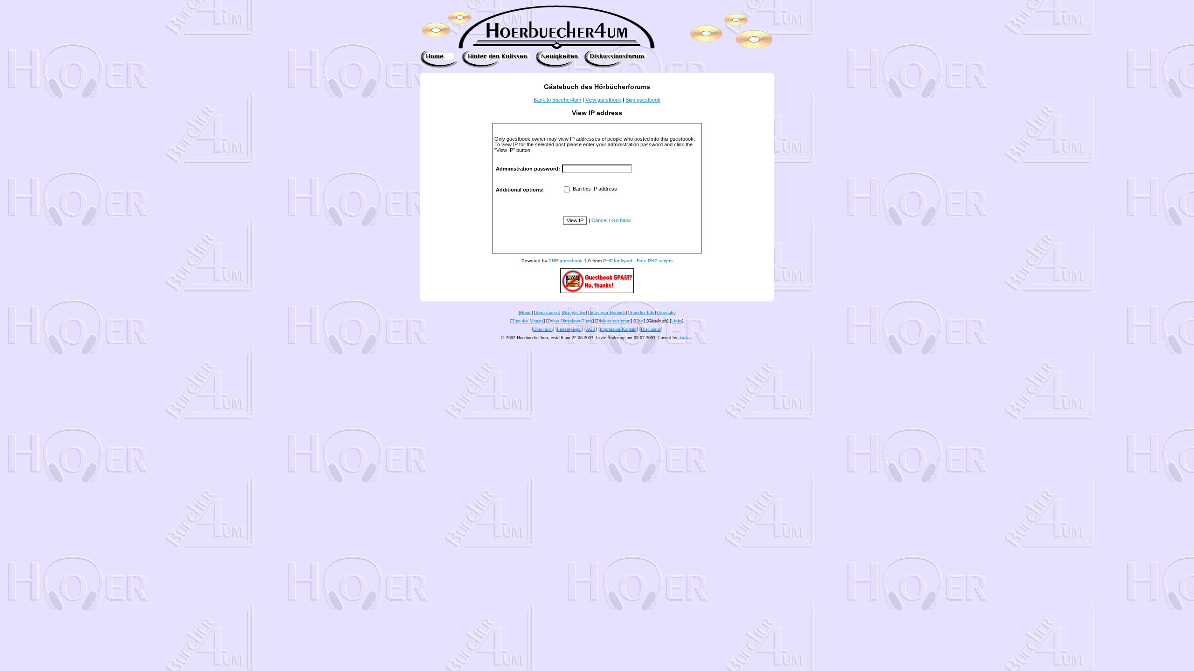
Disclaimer (651, 329)
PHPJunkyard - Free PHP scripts (638, 260)
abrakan (686, 337)
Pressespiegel (569, 329)
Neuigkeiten (574, 312)
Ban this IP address (594, 189)
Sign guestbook (642, 100)
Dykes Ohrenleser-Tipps (570, 320)
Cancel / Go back (611, 220)
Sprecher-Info (642, 312)
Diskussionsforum (614, 320)
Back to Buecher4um (557, 100)
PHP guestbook (565, 260)
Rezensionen (547, 312)
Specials (666, 312)
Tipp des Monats (527, 320)
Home (525, 312)
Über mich (543, 329)
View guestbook (603, 100)
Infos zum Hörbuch (607, 312)
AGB (591, 329)
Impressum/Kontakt (618, 329)
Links (676, 320)
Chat (639, 320)
